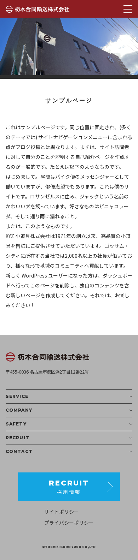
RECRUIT (17, 437)
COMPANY (19, 410)
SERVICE (17, 396)
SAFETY (16, 424)
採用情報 (69, 487)
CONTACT (19, 451)
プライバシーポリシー (69, 522)
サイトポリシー (61, 511)
